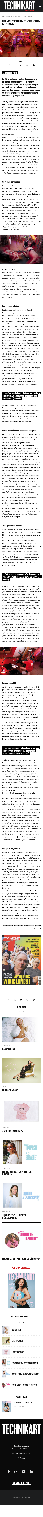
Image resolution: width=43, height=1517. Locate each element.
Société (20, 16)
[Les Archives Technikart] (9, 16)
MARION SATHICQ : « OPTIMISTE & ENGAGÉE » (17, 1173)
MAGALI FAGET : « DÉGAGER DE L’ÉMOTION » (21, 1258)
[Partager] (9, 65)
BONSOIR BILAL (8, 1049)
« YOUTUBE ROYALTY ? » (12, 1131)
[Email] (27, 65)
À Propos (21, 1458)
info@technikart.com (23, 1453)
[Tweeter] (15, 65)
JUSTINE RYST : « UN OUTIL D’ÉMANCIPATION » (14, 1216)
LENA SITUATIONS (10, 1090)
